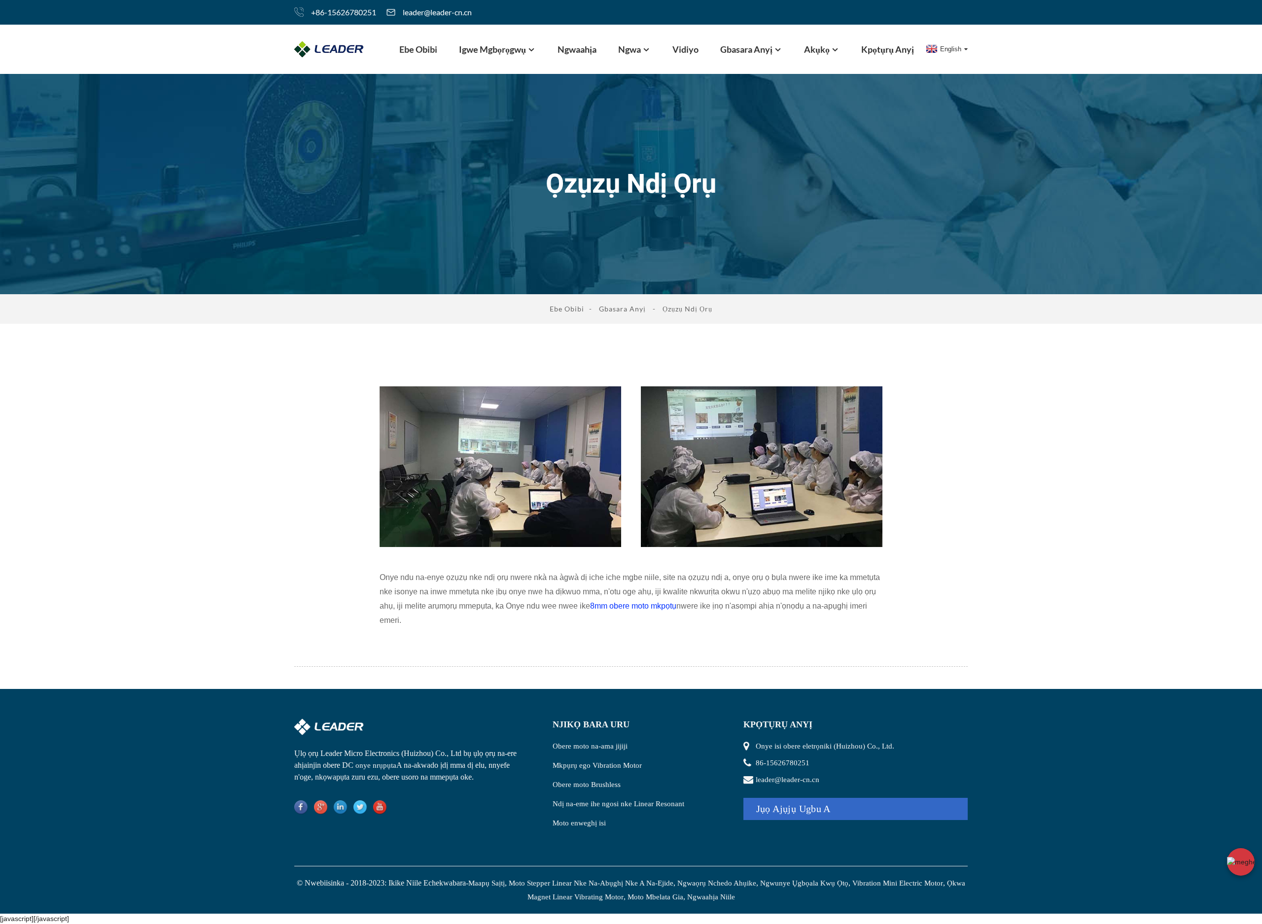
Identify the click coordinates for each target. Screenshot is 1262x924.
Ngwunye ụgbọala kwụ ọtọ (804, 883)
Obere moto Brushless (587, 784)
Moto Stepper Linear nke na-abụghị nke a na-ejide (591, 883)
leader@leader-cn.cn (437, 12)
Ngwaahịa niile (711, 897)
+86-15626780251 (343, 12)
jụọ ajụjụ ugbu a (793, 808)
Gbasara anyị (746, 49)
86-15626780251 (782, 763)
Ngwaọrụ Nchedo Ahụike (716, 883)
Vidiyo (685, 49)
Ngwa (629, 49)
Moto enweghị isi (579, 823)
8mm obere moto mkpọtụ (633, 606)
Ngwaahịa (577, 49)
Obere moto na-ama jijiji (590, 746)
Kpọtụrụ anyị (887, 49)
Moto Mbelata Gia (655, 897)
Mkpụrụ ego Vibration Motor (597, 765)
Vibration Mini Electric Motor (897, 883)
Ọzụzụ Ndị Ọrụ (687, 309)
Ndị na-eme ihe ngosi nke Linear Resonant (618, 804)
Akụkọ (817, 49)
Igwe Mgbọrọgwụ (492, 49)
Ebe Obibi (418, 49)
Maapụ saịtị (486, 883)
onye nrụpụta (375, 765)
